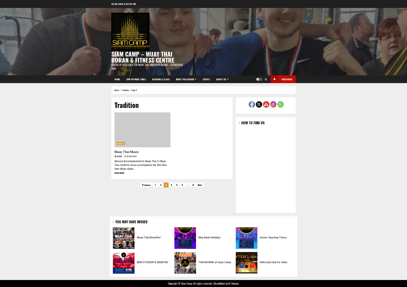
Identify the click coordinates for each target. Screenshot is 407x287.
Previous (146, 185)
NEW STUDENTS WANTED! (124, 263)
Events (206, 79)
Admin (120, 156)
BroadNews (219, 283)
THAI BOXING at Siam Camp (185, 263)
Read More (119, 173)
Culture (121, 143)
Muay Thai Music (142, 129)
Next (200, 185)
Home (117, 79)
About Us (221, 79)
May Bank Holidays (185, 238)
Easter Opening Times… (246, 238)
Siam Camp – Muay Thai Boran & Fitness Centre (142, 56)
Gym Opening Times (136, 79)
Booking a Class (161, 79)
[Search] (266, 79)
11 (193, 185)
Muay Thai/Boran (185, 79)
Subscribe (287, 79)
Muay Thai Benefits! (124, 238)
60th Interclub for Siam (246, 263)
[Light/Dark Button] (259, 79)
